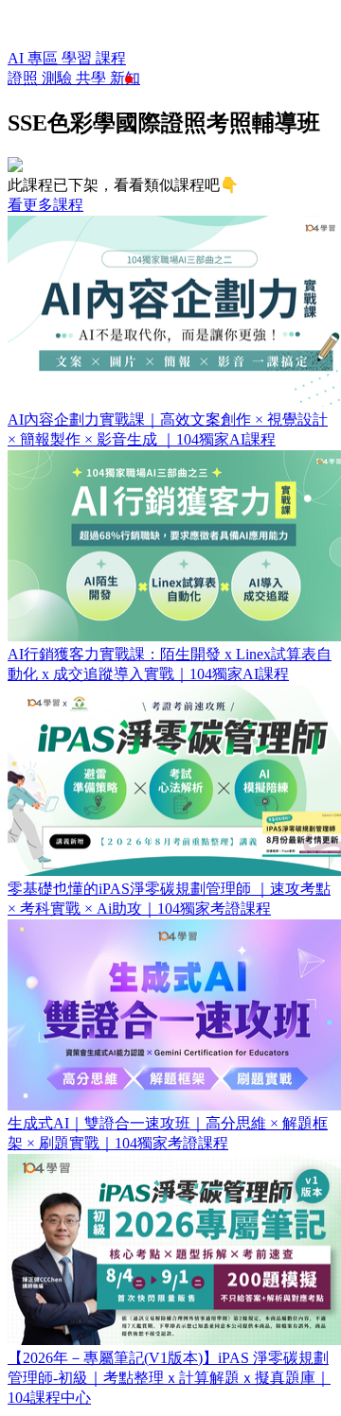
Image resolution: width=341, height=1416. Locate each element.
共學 (93, 78)
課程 (111, 58)
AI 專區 (35, 58)
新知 (125, 78)
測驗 (59, 78)
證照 (25, 78)
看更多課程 (45, 205)
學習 (79, 58)
